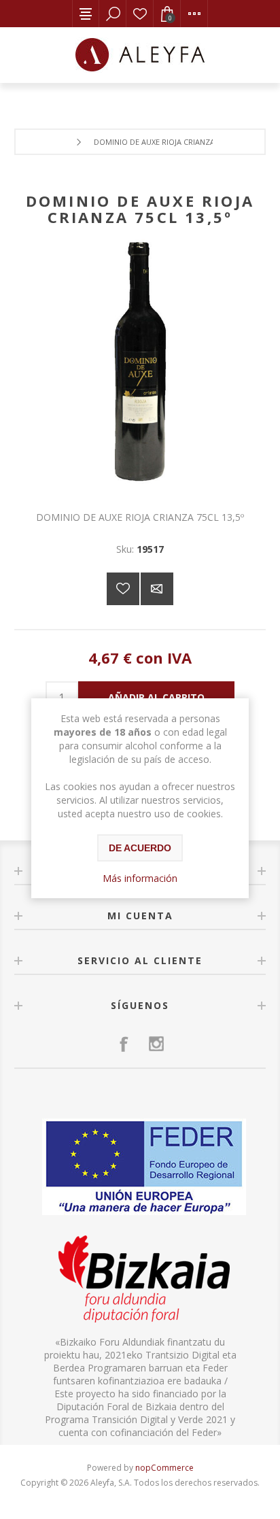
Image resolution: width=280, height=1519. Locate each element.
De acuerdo (140, 847)
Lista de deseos (140, 13)
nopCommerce (164, 1467)
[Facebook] (123, 1044)
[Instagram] (156, 1044)
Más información (140, 878)
